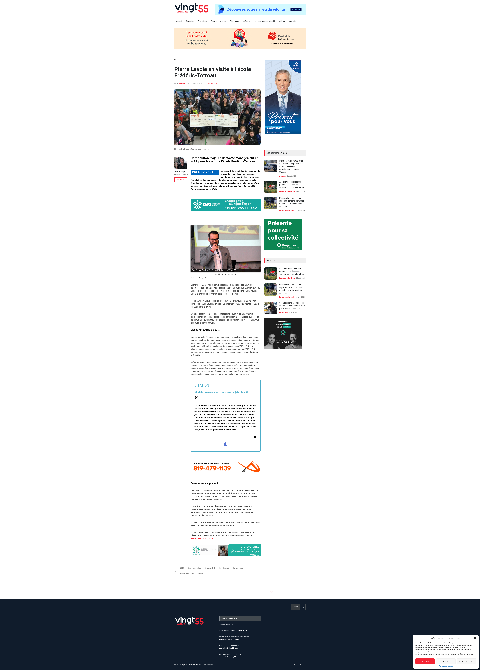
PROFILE (181, 180)
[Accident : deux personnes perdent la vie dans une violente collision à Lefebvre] (270, 187)
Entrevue (282, 191)
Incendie (291, 210)
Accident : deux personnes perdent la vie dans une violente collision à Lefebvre (291, 185)
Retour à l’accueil (300, 665)
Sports (214, 21)
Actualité (182, 84)
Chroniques (234, 21)
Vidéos (282, 21)
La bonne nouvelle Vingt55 (264, 21)
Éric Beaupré (212, 84)
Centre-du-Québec (194, 568)
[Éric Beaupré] (180, 163)
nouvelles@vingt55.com (228, 648)
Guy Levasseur (238, 568)
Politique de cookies (446, 666)
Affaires (246, 21)
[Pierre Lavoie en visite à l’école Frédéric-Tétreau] (217, 117)
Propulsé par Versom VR (189, 665)
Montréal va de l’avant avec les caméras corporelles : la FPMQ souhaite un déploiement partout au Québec (291, 166)
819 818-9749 (241, 631)
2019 (182, 568)
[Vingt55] (191, 11)
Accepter (425, 661)
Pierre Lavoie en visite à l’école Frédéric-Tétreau (212, 72)
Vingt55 (200, 574)
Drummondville (210, 568)
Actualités (190, 21)
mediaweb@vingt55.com (229, 639)
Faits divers (202, 21)
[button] (475, 638)
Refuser (446, 661)
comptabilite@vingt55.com (229, 657)
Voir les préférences (466, 661)
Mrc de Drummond (187, 574)
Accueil (179, 21)
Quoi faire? (293, 21)
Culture (223, 21)
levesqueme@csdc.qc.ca (202, 538)
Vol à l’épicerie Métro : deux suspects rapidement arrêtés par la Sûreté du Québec (292, 306)
